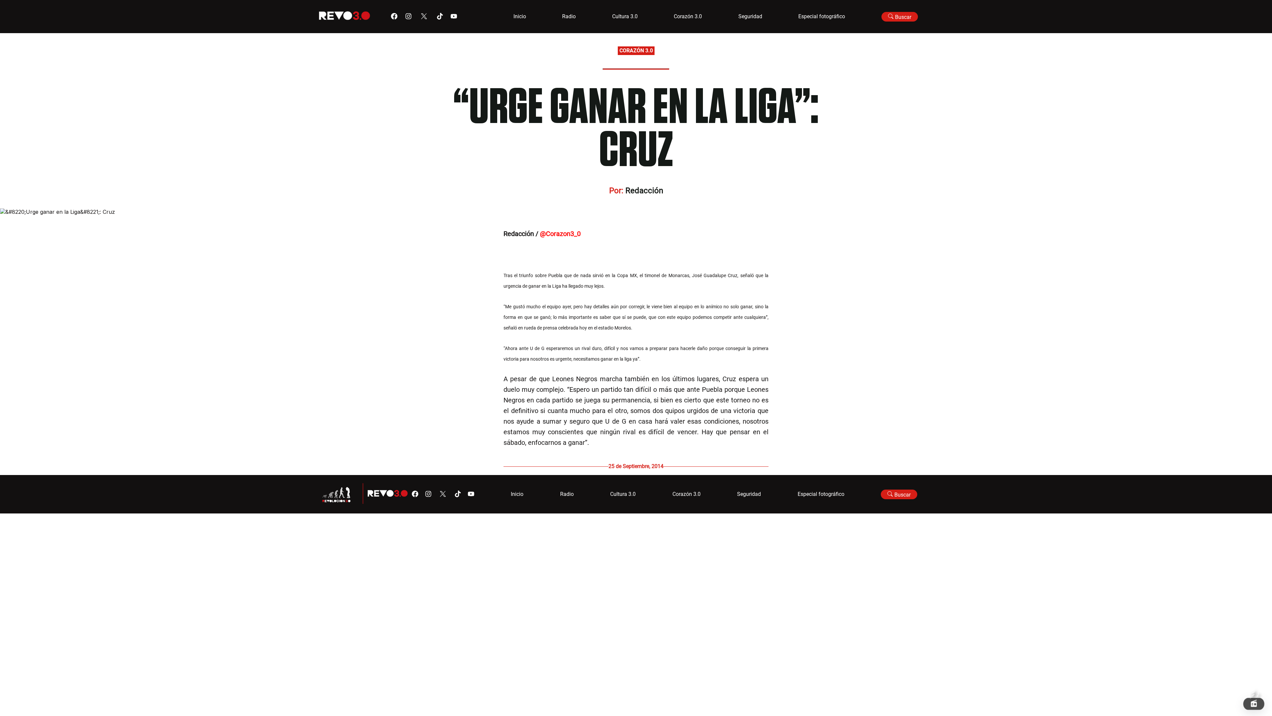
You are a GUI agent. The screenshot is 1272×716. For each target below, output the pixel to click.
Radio (569, 16)
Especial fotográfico (821, 16)
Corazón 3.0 (688, 16)
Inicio (519, 16)
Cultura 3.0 (625, 16)
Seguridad (750, 16)
